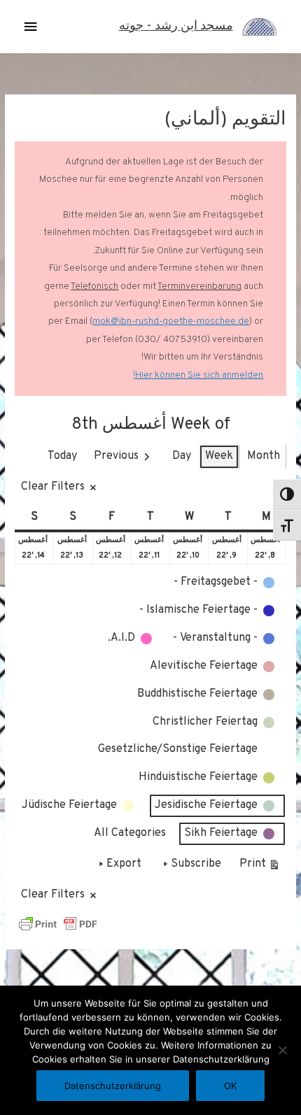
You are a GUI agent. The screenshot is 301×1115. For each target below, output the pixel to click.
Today (62, 456)
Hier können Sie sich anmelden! (198, 375)
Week (219, 456)
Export (123, 864)
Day (181, 456)
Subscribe (196, 864)
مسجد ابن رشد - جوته (176, 26)
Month (263, 456)
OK (230, 1085)
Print (260, 867)
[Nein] (283, 1050)
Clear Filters (53, 487)
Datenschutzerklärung (112, 1085)
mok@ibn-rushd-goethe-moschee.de (170, 321)
